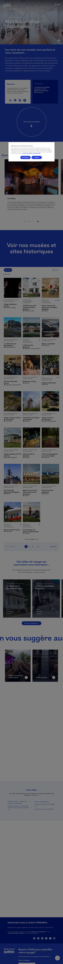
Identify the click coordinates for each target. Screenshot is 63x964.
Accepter (37, 157)
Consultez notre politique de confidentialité (31, 153)
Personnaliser (25, 157)
